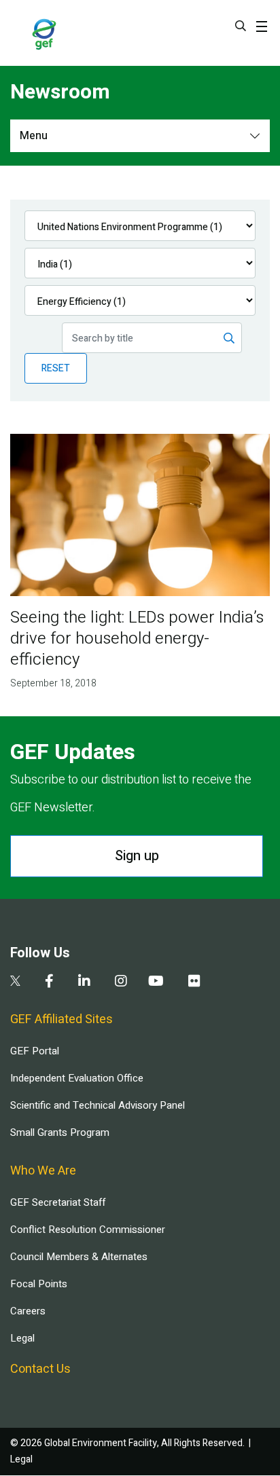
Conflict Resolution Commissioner (87, 1229)
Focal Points (38, 1283)
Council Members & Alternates (78, 1256)
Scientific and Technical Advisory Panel (97, 1105)
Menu (34, 136)
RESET (55, 368)
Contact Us (40, 1369)
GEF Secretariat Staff (57, 1202)
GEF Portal (34, 1051)
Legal (22, 1338)
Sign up (137, 856)
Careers (28, 1311)
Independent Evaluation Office (76, 1078)
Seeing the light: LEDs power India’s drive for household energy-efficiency (137, 638)
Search (240, 25)
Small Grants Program (59, 1132)
